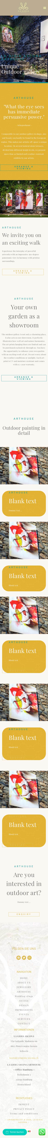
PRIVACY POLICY (24, 1109)
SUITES (24, 1000)
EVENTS (24, 1014)
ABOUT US (24, 982)
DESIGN (24, 1005)
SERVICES (24, 1019)
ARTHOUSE (24, 991)
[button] (45, 8)
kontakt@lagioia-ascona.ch (24, 1057)
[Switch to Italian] (29, 1131)
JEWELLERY (24, 987)
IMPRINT (24, 1104)
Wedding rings (24, 996)
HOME (24, 978)
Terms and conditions (24, 1113)
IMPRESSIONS (24, 1009)
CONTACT (24, 1023)
